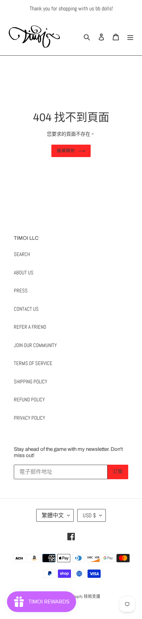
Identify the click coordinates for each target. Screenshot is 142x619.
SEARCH (22, 254)
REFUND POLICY (29, 399)
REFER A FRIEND (30, 327)
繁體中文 (53, 515)
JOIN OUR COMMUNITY (35, 345)
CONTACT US (26, 309)
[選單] (130, 36)
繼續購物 (66, 150)
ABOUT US (23, 272)
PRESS (21, 290)
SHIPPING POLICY (30, 381)
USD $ (89, 515)
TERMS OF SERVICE (33, 363)
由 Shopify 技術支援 (83, 596)
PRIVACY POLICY (29, 418)
